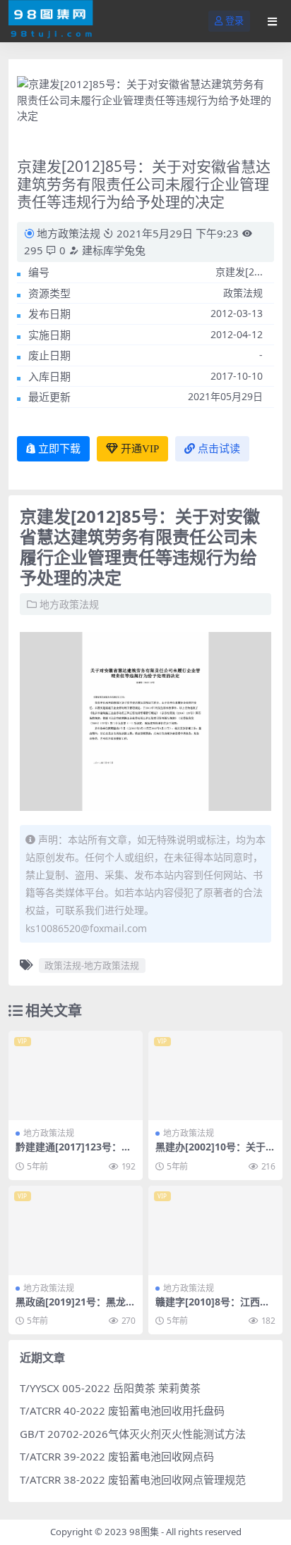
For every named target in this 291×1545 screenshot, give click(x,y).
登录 (234, 20)
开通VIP (140, 448)
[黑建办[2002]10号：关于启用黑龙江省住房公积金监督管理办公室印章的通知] (215, 1075)
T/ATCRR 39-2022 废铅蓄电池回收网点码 (117, 1456)
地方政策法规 (68, 233)
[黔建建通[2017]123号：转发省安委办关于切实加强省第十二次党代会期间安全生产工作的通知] (75, 1075)
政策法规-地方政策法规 (91, 965)
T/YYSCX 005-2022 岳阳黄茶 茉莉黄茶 (110, 1388)
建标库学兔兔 (112, 250)
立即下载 (59, 448)
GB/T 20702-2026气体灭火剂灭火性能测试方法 (133, 1434)
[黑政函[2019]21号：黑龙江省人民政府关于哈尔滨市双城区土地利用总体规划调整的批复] (75, 1230)
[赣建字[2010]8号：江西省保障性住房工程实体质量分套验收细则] (215, 1230)
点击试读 (219, 448)
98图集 (144, 1531)
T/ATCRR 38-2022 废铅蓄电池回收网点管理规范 (133, 1479)
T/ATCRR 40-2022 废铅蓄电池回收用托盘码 (122, 1410)
